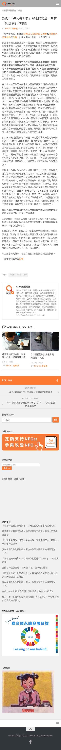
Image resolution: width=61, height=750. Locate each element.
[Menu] (57, 3)
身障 (25, 275)
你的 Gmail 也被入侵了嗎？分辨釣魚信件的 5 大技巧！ (28, 591)
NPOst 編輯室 (11, 28)
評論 (20, 10)
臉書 (21, 259)
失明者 (12, 275)
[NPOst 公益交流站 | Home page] (11, 3)
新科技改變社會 (9, 10)
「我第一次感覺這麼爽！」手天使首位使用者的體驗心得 (28, 525)
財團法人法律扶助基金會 (35, 34)
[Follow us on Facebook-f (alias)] (57, 380)
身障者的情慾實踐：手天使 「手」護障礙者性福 (24, 567)
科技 (19, 275)
